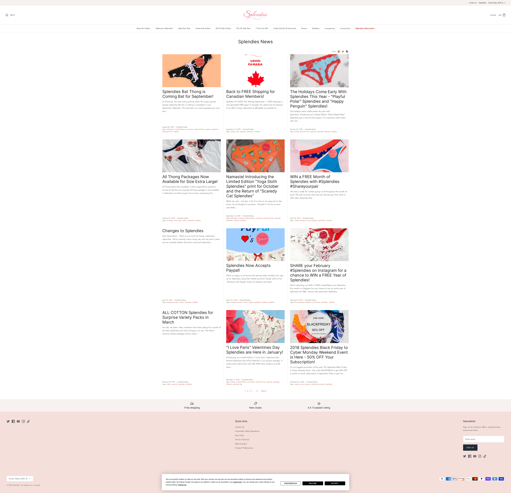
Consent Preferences (244, 447)
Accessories (345, 28)
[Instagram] (23, 421)
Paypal (251, 302)
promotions (190, 129)
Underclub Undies (203, 28)
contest (296, 220)
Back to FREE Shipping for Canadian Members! (250, 94)
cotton (168, 384)
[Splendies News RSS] (347, 51)
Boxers (304, 28)
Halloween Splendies (164, 28)
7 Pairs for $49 (262, 28)
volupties (257, 131)
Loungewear (330, 28)
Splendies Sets (184, 28)
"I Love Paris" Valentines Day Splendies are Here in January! (254, 350)
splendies (215, 129)
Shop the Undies (143, 28)
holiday (296, 131)
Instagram (314, 220)
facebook (303, 220)
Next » (264, 391)
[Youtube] (18, 421)
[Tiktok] (28, 421)
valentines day (237, 384)
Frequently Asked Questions (247, 431)
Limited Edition (180, 129)
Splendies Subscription (365, 28)
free (237, 131)
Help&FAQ (482, 3)
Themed (176, 131)
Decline (313, 483)
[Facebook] (13, 421)
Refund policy (241, 443)
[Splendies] (255, 15)
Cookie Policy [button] (237, 482)
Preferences (290, 483)
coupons (307, 384)
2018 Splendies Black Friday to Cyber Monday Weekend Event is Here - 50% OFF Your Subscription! (319, 354)
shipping (243, 131)
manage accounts (172, 302)
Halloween (170, 129)
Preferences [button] (182, 485)
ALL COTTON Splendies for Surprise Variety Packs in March (187, 317)
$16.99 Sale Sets (243, 28)
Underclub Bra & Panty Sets (284, 28)
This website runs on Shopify (30, 485)
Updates (198, 220)
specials (208, 129)
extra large (177, 220)
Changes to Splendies (182, 230)
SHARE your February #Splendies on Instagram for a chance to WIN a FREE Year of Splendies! (318, 272)
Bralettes (315, 28)
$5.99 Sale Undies (223, 28)
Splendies (16, 485)
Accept (335, 483)
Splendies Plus (167, 131)
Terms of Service (242, 439)
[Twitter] (8, 421)
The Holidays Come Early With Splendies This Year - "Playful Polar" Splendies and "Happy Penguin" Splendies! (318, 98)
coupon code (298, 384)
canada (232, 131)
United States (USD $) (495, 3)
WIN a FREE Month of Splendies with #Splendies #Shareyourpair (314, 181)
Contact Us (473, 3)
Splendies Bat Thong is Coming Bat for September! (187, 94)
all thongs (169, 220)
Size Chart (239, 435)
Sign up (470, 447)
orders (184, 220)
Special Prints (199, 129)
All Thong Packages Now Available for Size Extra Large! (190, 179)
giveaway (301, 302)
